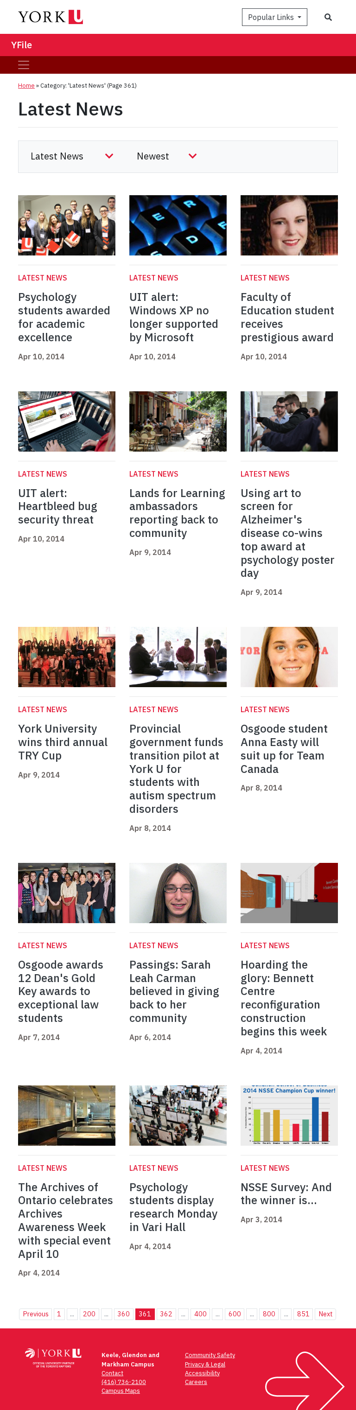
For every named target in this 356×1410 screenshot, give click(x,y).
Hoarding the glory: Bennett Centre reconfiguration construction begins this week (284, 998)
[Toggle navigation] (23, 65)
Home (26, 85)
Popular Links (272, 17)
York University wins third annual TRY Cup (63, 742)
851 (303, 1313)
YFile (21, 44)
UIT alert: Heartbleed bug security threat (57, 506)
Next (325, 1313)
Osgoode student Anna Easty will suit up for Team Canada (284, 748)
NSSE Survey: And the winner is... (286, 1194)
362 (166, 1313)
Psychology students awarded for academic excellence (64, 316)
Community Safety (210, 1355)
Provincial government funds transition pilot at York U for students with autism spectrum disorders (176, 768)
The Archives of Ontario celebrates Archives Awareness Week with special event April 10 (65, 1220)
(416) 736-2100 (124, 1382)
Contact (112, 1373)
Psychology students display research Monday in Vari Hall (173, 1207)
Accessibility (202, 1373)
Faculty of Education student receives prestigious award (287, 316)
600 (235, 1313)
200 (89, 1313)
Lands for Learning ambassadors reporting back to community (177, 512)
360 (123, 1313)
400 (200, 1313)
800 (269, 1313)
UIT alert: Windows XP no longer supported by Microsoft (173, 316)
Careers (196, 1382)
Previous (36, 1313)
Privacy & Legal (205, 1364)
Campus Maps (121, 1391)
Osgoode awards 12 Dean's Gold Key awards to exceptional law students (60, 991)
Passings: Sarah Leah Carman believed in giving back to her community (174, 991)
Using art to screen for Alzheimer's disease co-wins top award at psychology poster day (288, 533)
